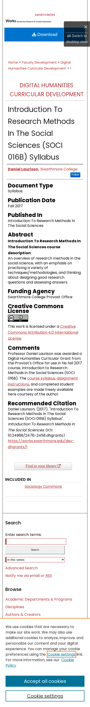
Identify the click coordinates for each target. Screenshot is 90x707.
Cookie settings (61, 654)
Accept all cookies (45, 681)
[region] (45, 662)
